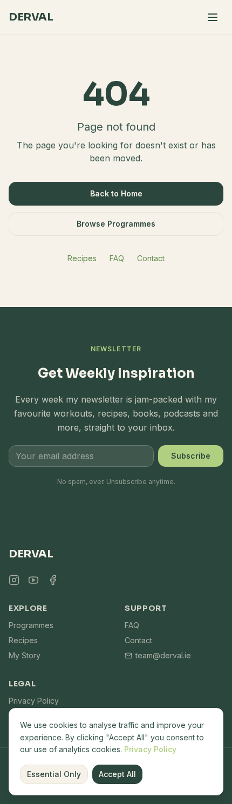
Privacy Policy (150, 749)
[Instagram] (14, 580)
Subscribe (190, 455)
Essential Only (54, 774)
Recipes (82, 258)
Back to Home (116, 193)
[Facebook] (52, 580)
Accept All (117, 774)
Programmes (31, 625)
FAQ (117, 258)
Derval (31, 17)
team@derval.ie (163, 655)
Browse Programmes (116, 223)
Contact (151, 258)
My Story (24, 655)
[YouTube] (33, 580)
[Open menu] (212, 17)
